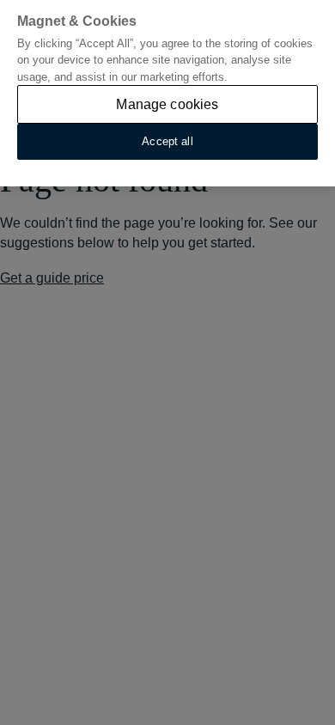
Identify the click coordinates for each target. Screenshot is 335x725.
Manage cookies (167, 104)
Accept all (167, 141)
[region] (167, 93)
